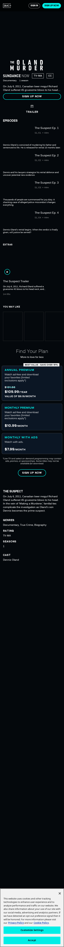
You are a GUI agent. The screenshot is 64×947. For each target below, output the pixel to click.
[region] (32, 51)
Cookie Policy (41, 922)
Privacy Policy (16, 922)
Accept (32, 940)
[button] (32, 96)
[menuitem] (7, 6)
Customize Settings (32, 930)
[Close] (60, 893)
